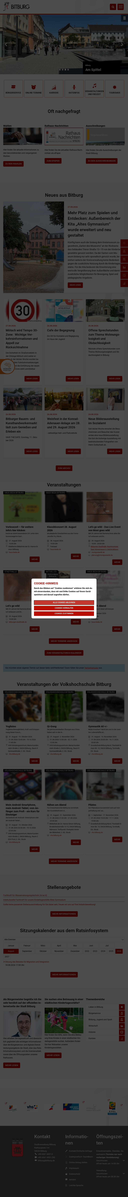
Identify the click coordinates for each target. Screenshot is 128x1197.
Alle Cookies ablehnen (64, 602)
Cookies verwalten (64, 608)
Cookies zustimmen (64, 613)
